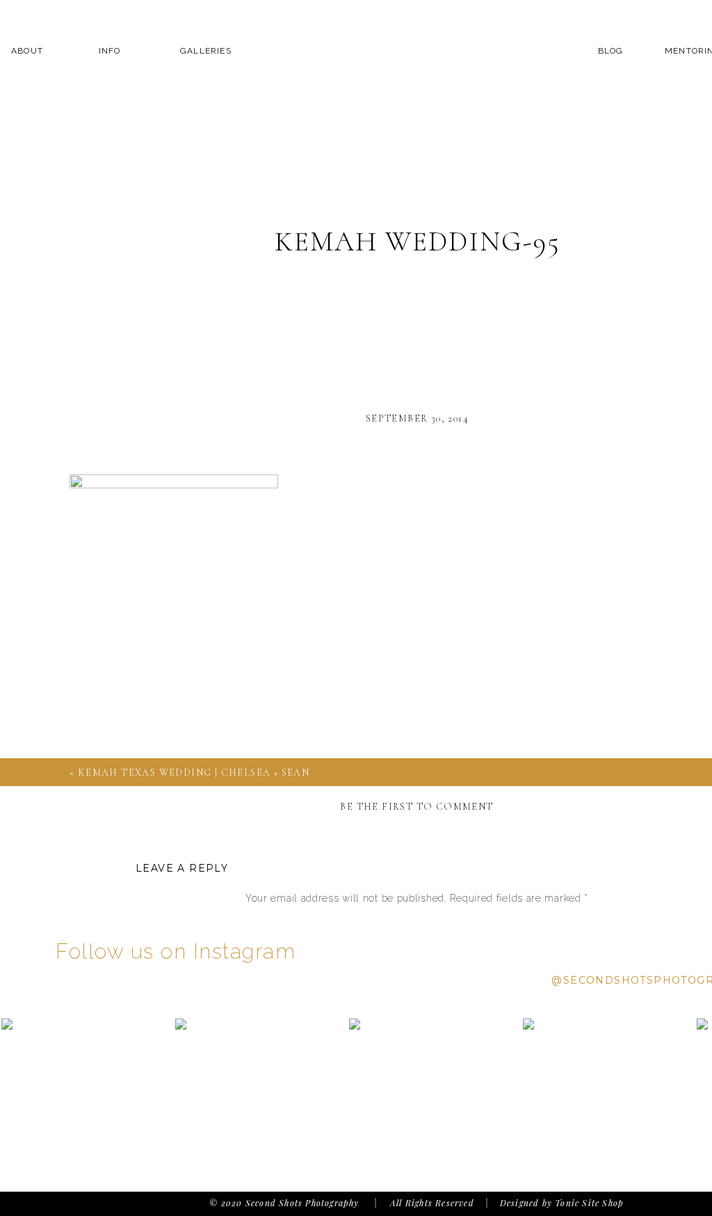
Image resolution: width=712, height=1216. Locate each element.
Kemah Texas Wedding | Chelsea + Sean (193, 772)
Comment (416, 925)
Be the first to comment (416, 807)
